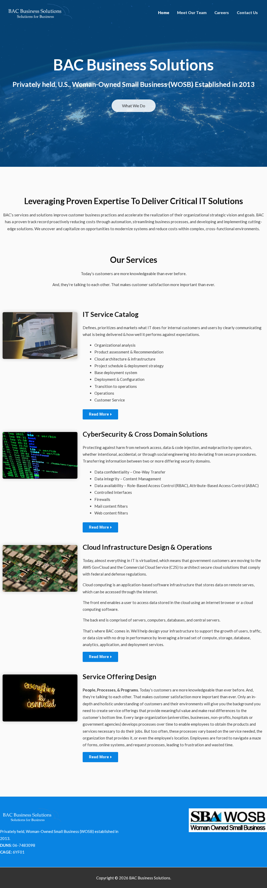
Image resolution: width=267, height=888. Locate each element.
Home (163, 12)
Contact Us (247, 12)
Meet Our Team (192, 12)
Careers (221, 12)
